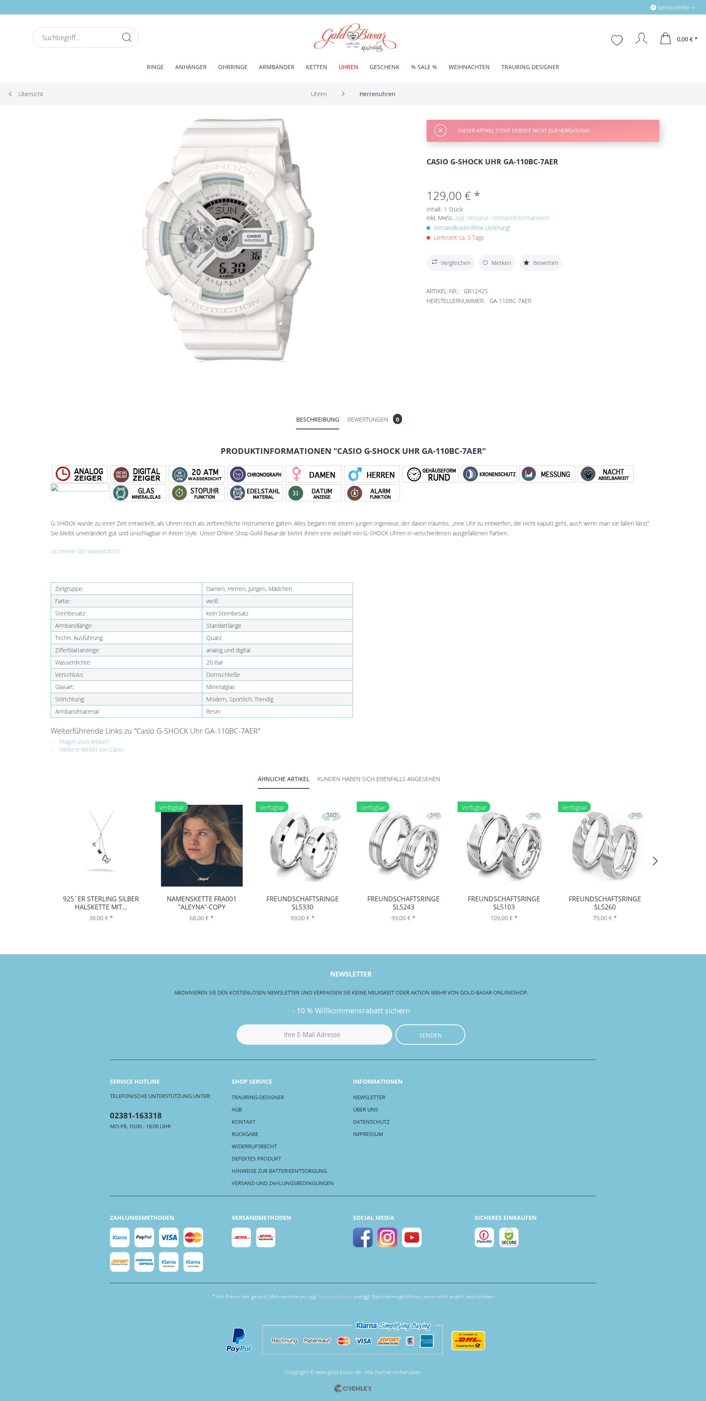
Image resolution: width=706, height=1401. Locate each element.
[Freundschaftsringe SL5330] (302, 846)
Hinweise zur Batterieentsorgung (279, 1170)
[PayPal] (144, 1237)
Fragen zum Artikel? (83, 741)
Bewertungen (373, 419)
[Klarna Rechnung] (193, 1262)
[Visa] (169, 1237)
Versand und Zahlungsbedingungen (283, 1183)
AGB (237, 1109)
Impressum (368, 1134)
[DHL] (242, 1237)
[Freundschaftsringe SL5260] (605, 846)
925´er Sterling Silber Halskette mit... (101, 903)
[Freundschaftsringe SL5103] (504, 846)
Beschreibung (317, 419)
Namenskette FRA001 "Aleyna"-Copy (202, 903)
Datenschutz (371, 1121)
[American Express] (144, 1262)
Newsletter (369, 1097)
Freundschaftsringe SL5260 (605, 903)
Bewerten (545, 263)
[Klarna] (120, 1237)
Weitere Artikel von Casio (90, 749)
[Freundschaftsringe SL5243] (403, 846)
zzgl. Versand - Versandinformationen (502, 218)
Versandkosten (335, 1296)
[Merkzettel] (618, 39)
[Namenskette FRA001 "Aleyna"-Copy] (202, 846)
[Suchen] (126, 37)
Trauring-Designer (258, 1097)
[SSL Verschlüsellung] (509, 1237)
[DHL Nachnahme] (266, 1237)
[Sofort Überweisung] (120, 1262)
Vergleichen (456, 263)
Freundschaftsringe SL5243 (403, 903)
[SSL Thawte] (485, 1237)
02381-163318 (136, 1115)
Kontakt (243, 1121)
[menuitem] (638, 7)
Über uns (365, 1109)
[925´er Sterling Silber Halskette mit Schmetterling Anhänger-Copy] (101, 846)
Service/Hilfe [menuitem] (673, 7)
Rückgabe (245, 1134)
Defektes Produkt (256, 1158)
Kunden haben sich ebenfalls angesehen (378, 779)
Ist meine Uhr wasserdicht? (86, 551)
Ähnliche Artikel (283, 779)
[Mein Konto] (637, 38)
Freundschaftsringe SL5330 (302, 903)
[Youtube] (412, 1237)
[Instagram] (388, 1237)
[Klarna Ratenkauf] (169, 1262)
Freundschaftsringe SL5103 (504, 903)
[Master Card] (193, 1237)
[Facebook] (363, 1237)
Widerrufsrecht (254, 1146)
